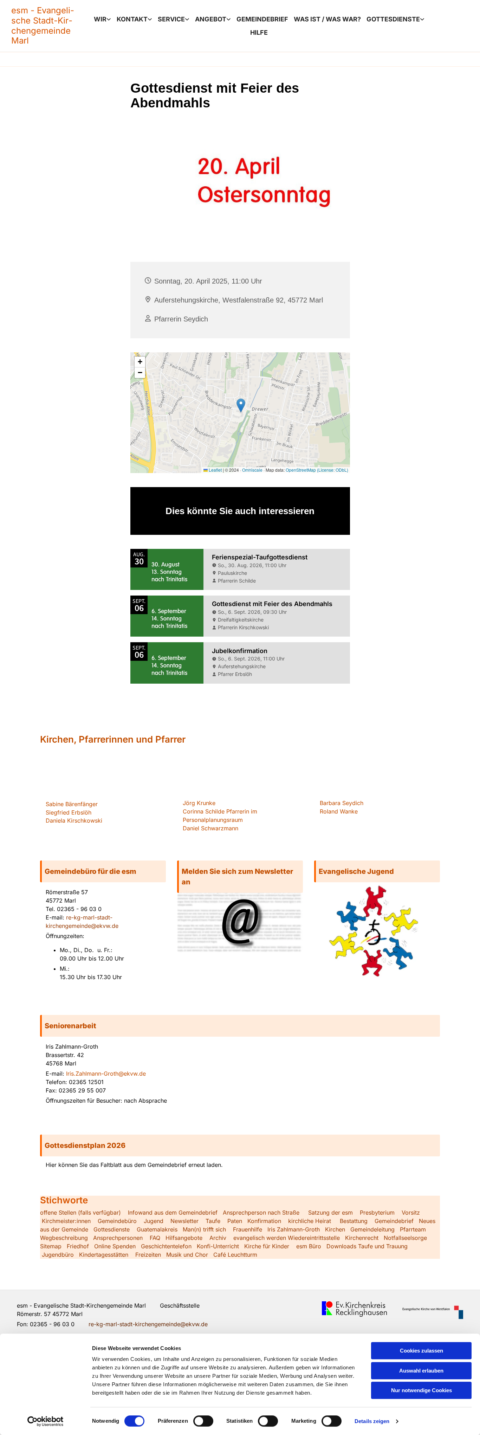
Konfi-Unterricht (218, 1246)
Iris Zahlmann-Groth (293, 1229)
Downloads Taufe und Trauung (367, 1246)
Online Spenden (115, 1246)
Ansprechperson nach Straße (261, 1212)
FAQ (155, 1237)
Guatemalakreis (157, 1229)
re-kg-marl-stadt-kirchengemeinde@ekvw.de (148, 1324)
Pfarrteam (413, 1229)
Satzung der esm (330, 1212)
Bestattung (354, 1220)
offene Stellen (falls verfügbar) (80, 1212)
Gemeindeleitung (372, 1229)
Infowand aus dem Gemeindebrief (173, 1212)
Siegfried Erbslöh (68, 812)
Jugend (153, 1220)
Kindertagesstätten (103, 1254)
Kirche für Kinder (266, 1246)
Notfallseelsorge (405, 1237)
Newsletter (184, 1220)
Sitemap (50, 1246)
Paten (234, 1220)
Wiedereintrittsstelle (314, 1237)
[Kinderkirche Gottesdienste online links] (422, 19)
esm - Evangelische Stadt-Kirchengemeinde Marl (42, 25)
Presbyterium (377, 1212)
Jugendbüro (58, 1254)
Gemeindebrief (262, 19)
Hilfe (259, 32)
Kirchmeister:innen (66, 1220)
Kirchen (335, 1229)
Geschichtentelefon (166, 1246)
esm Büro (308, 1246)
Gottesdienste (393, 19)
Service (171, 19)
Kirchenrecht (361, 1237)
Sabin (72, 804)
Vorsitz (410, 1212)
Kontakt (132, 19)
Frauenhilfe (247, 1229)
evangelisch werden (259, 1237)
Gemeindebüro (117, 1220)
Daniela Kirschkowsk (73, 820)
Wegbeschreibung (64, 1237)
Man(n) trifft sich (204, 1229)
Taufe (213, 1220)
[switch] (203, 1421)
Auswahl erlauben (421, 1371)
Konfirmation (264, 1220)
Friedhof (78, 1246)
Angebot (210, 19)
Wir (100, 19)
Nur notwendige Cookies (421, 1390)
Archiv (217, 1237)
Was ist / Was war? (327, 19)
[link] (102, 19)
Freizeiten (148, 1254)
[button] (103, 871)
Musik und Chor (187, 1254)
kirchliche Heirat (308, 1220)
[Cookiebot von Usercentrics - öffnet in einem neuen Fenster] (45, 1421)
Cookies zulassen (421, 1351)
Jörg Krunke (199, 802)
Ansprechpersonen (118, 1237)
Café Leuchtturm (236, 1254)
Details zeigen (372, 1421)
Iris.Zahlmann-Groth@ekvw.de (106, 1073)
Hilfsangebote (184, 1237)
